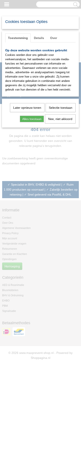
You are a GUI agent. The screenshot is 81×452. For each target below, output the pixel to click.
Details (39, 38)
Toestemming (18, 38)
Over (53, 38)
